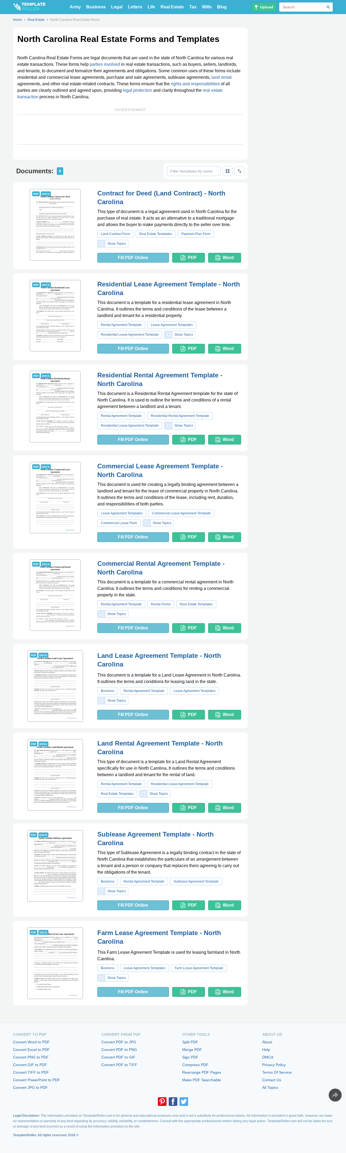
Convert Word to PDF (31, 1042)
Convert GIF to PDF (30, 1065)
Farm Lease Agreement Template (199, 968)
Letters (135, 7)
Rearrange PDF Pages (201, 1072)
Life (151, 7)
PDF (192, 257)
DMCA (267, 1057)
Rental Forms (161, 604)
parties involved (105, 64)
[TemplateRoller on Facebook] (173, 1101)
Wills (207, 7)
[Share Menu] (335, 1095)
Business (96, 7)
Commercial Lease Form (119, 523)
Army (75, 7)
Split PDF (190, 1042)
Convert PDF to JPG (118, 1042)
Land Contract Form (115, 234)
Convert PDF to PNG (119, 1049)
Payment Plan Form (195, 234)
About (267, 1042)
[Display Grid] (227, 171)
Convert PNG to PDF (31, 1057)
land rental (221, 77)
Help (266, 1049)
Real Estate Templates (155, 234)
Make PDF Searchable (201, 1080)
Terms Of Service (277, 1072)
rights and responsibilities (195, 83)
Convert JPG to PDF (30, 1087)
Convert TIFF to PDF (31, 1072)
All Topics (270, 1087)
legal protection (137, 90)
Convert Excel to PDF (31, 1049)
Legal (116, 7)
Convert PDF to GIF (118, 1057)
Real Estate (172, 7)
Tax (193, 7)
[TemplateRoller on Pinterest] (162, 1101)
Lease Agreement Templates (172, 325)
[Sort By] (239, 171)
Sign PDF (190, 1057)
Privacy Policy (274, 1065)
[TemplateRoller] (29, 7)
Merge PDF (192, 1049)
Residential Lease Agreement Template (130, 335)
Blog (222, 7)
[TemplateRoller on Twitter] (183, 1101)
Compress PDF (195, 1065)
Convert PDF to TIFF (119, 1065)
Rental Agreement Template (121, 325)
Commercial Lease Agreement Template (181, 513)
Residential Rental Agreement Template (180, 416)
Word (228, 257)
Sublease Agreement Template (196, 881)
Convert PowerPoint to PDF (36, 1080)
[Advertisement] (130, 129)
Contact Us (271, 1080)
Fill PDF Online (133, 257)
